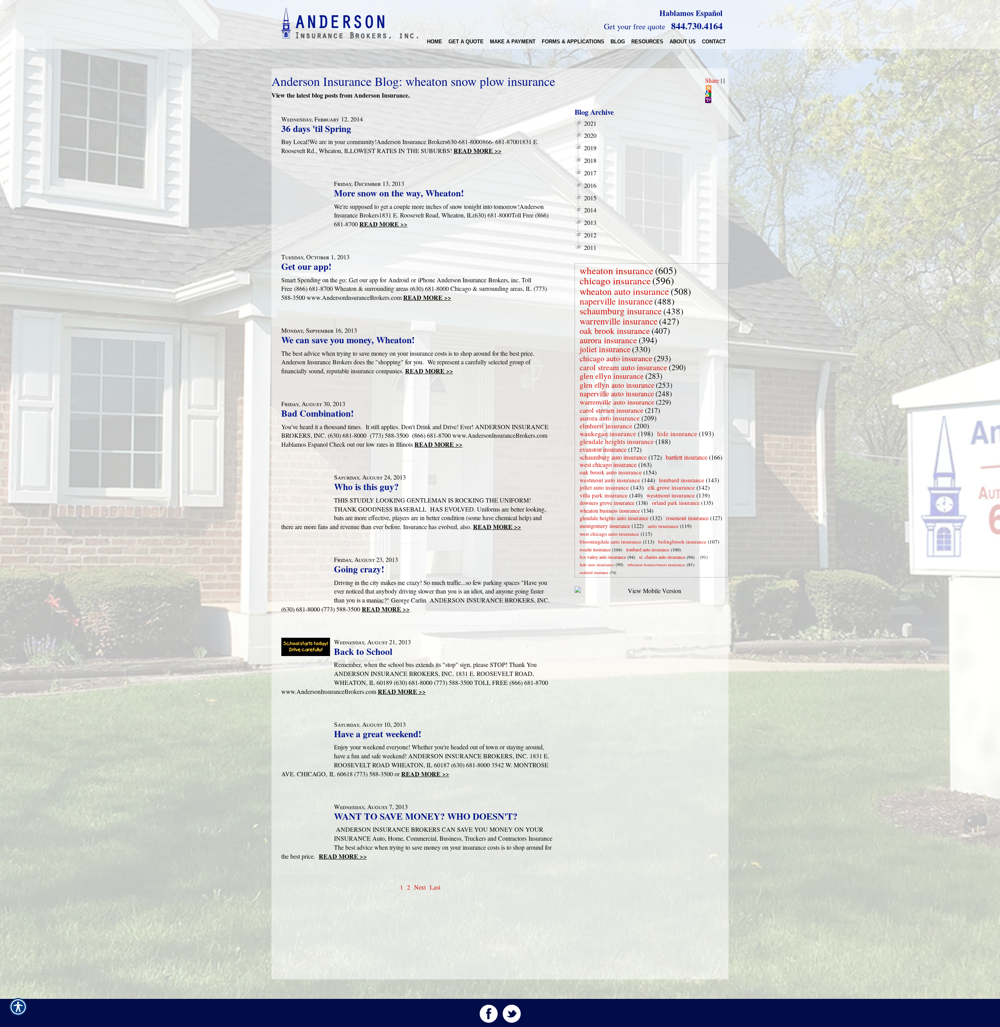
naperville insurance (616, 301)
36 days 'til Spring (316, 128)
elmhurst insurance (606, 425)
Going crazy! (359, 569)
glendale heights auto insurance (614, 518)
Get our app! (306, 266)
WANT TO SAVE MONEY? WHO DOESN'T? (426, 816)
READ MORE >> (478, 150)
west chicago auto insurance (609, 533)
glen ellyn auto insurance (617, 385)
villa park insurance (604, 495)
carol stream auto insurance (623, 367)
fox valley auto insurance (603, 557)
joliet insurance (605, 349)
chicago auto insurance (616, 358)
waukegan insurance (608, 433)
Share (712, 80)
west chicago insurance (608, 464)
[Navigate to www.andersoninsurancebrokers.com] (698, 557)
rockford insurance (594, 572)
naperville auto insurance (617, 393)
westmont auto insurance (610, 480)
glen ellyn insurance (612, 376)
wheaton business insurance (610, 510)
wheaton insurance (617, 270)
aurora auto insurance (610, 418)
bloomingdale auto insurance (610, 541)
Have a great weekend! (377, 733)
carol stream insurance (611, 410)
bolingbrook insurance (682, 541)
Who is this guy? (366, 486)
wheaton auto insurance (624, 291)
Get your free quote (634, 26)
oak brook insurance (615, 330)
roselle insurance (595, 549)
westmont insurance (670, 495)
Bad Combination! (317, 413)
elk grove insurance (671, 487)
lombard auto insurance (647, 549)
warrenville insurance (618, 321)
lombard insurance (681, 480)
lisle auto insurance (597, 564)
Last (435, 887)
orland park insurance (676, 502)
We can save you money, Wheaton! (348, 339)
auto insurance (663, 526)
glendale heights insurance (617, 441)
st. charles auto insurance (662, 557)
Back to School (363, 651)
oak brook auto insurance (611, 472)
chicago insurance (615, 280)
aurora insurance (608, 340)
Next (420, 887)
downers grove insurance (607, 502)
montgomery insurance (605, 526)
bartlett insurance (686, 457)
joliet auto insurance (604, 487)
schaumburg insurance (621, 311)
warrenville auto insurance (617, 402)
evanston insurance (603, 449)
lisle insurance (677, 433)
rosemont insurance (687, 518)
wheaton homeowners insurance (656, 564)
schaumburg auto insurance (613, 457)
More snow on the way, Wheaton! (399, 193)
